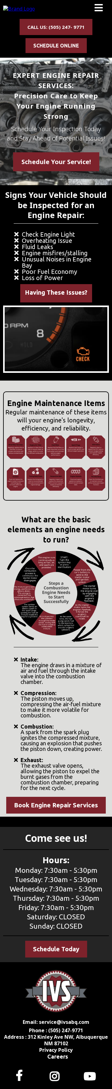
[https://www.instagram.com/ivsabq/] (56, 1075)
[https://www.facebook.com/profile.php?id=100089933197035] (21, 1075)
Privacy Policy (56, 1050)
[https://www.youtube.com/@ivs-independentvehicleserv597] (91, 1075)
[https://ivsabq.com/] (19, 8)
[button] (99, 9)
